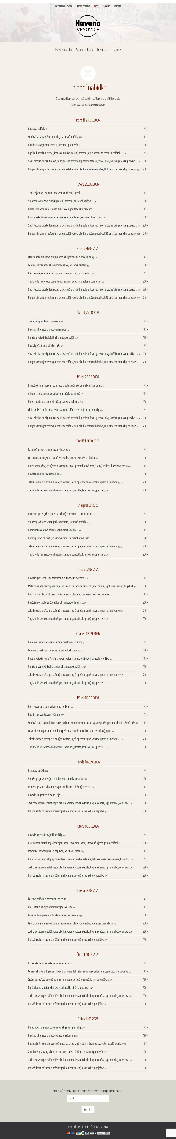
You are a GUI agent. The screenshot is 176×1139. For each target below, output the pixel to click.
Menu (96, 5)
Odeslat (88, 1109)
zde (118, 98)
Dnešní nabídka (83, 5)
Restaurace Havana (63, 5)
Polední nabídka (63, 49)
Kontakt (117, 5)
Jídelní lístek (103, 49)
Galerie (106, 5)
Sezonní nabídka (84, 49)
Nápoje (117, 49)
